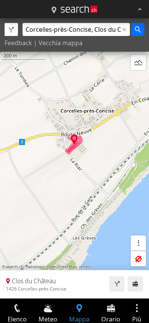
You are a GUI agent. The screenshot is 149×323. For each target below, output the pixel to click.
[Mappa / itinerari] (54, 10)
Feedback (18, 43)
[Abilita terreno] (138, 62)
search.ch (14, 266)
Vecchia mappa (61, 43)
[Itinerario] (117, 284)
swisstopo (35, 266)
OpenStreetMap (62, 266)
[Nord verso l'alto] (138, 80)
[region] (74, 158)
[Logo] (79, 9)
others (85, 266)
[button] (74, 139)
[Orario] (135, 284)
